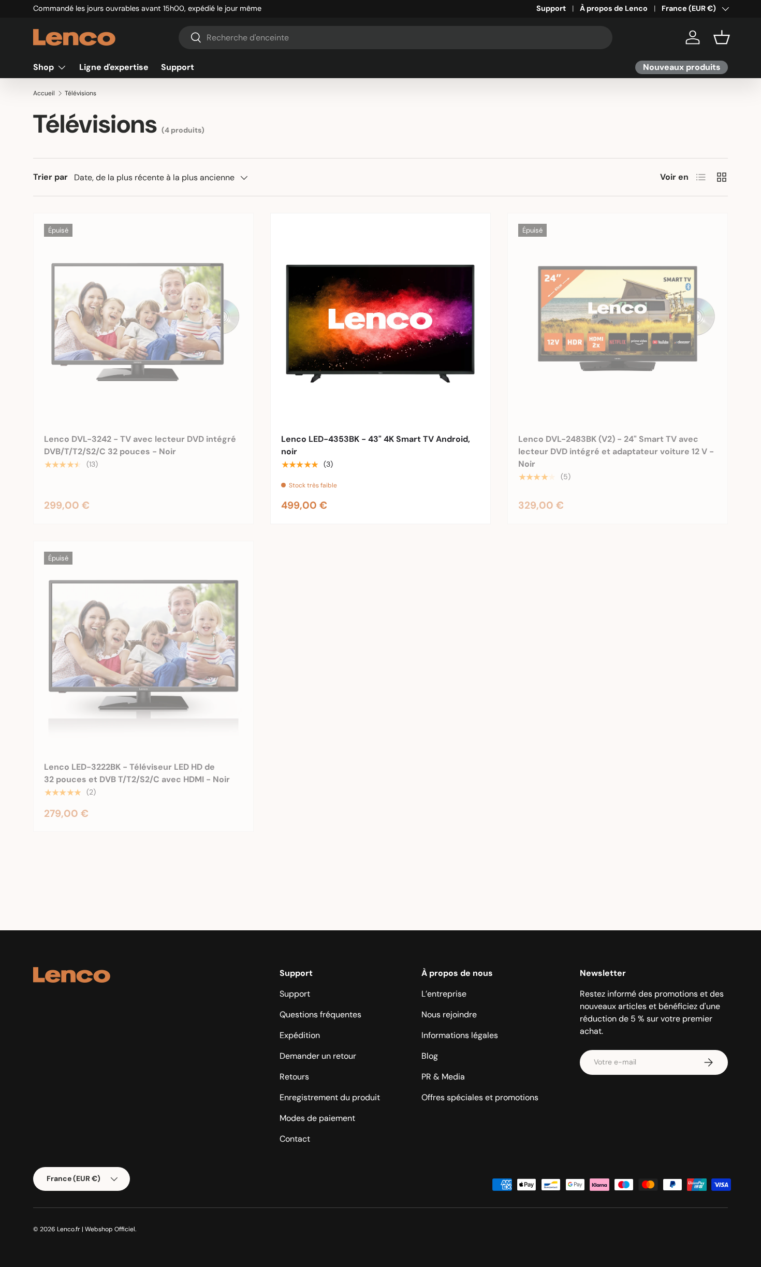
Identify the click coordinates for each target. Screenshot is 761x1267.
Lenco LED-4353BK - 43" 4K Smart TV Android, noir (375, 445)
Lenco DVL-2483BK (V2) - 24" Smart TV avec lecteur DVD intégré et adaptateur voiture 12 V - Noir (616, 451)
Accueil (44, 93)
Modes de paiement (317, 1118)
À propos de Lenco (614, 8)
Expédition (300, 1035)
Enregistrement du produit (330, 1097)
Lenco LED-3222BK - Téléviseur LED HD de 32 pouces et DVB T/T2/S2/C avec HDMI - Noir (137, 773)
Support (551, 8)
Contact (295, 1138)
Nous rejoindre (449, 1014)
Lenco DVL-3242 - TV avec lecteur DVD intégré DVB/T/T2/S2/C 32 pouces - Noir (140, 445)
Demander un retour (318, 1055)
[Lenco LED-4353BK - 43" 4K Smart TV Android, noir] (380, 323)
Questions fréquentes (320, 1014)
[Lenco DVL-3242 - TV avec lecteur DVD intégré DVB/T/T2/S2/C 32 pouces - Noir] (143, 323)
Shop (43, 67)
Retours (294, 1076)
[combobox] (396, 37)
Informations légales (459, 1035)
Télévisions (80, 93)
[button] (721, 37)
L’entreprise (443, 993)
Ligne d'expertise (114, 67)
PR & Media (443, 1076)
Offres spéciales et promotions (479, 1097)
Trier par (50, 176)
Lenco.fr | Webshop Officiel (96, 1229)
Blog (429, 1055)
